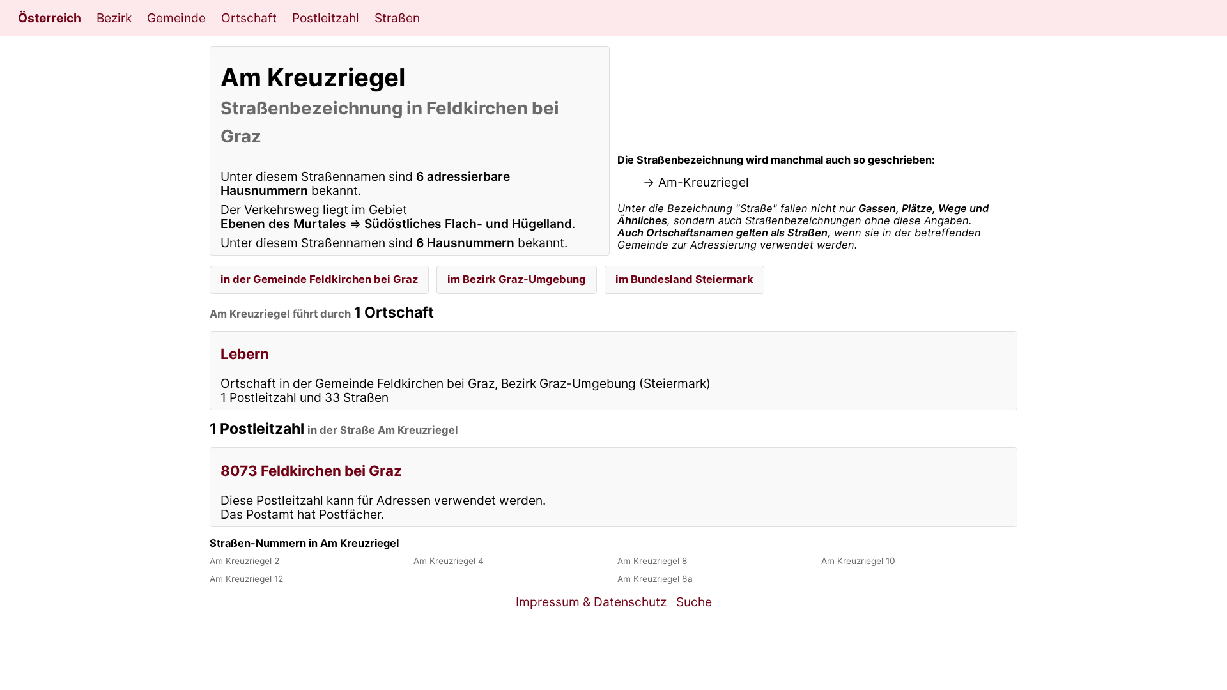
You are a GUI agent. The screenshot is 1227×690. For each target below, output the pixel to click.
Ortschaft (249, 18)
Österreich (49, 18)
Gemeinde (176, 18)
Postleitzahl (325, 18)
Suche (694, 602)
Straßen (397, 18)
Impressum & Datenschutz (591, 602)
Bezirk (114, 18)
